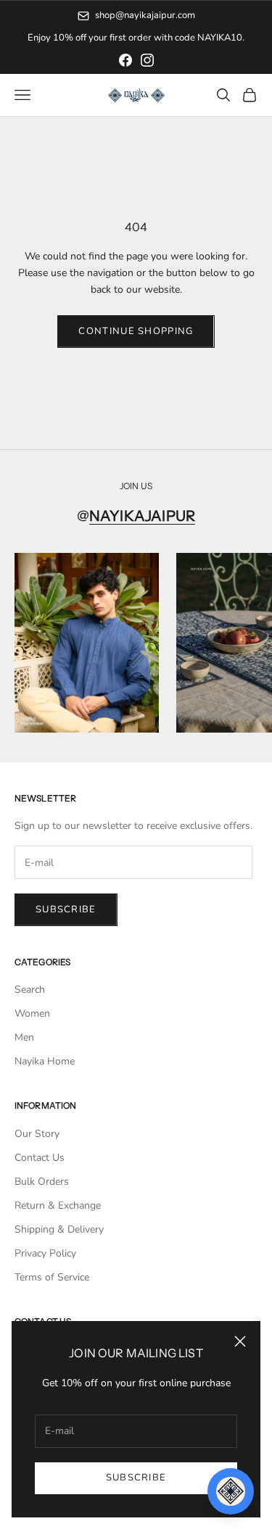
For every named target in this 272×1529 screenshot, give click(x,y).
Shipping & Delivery (59, 1229)
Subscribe (136, 1477)
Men (24, 1037)
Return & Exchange (58, 1205)
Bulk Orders (42, 1181)
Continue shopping (135, 331)
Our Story (37, 1134)
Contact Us (40, 1158)
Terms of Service (52, 1277)
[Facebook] (125, 60)
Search (30, 989)
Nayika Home (45, 1061)
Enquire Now (195, 37)
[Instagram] (147, 60)
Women (32, 1013)
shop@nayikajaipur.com (145, 15)
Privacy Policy (45, 1253)
